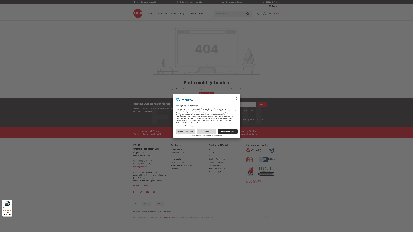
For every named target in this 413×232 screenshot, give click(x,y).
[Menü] (11, 201)
